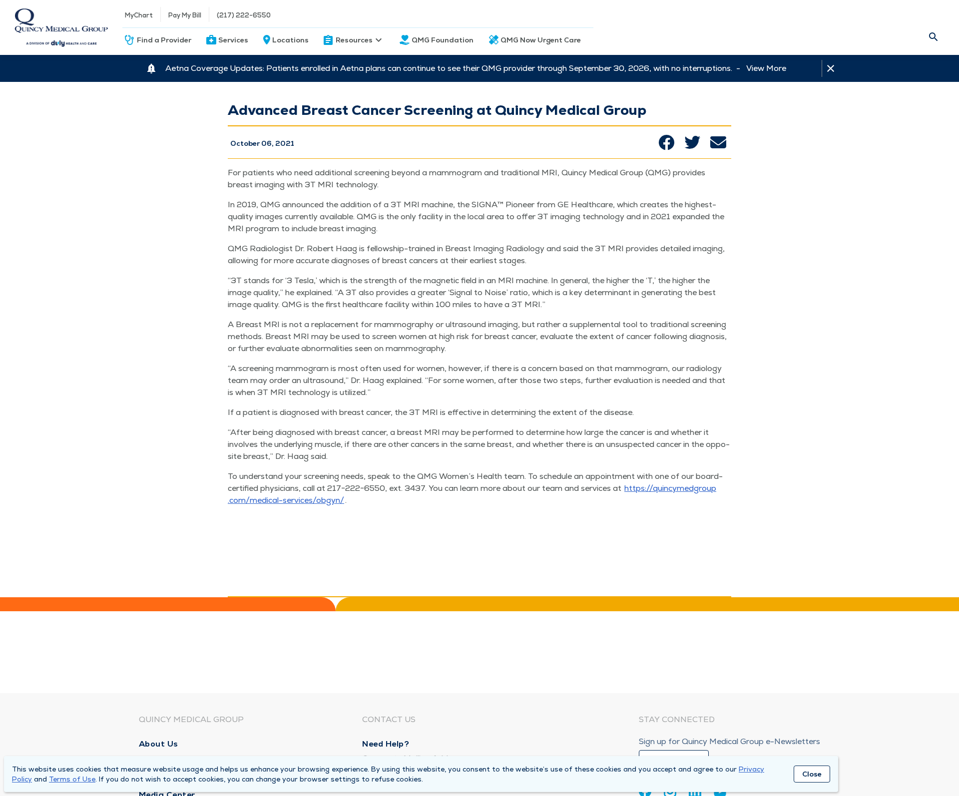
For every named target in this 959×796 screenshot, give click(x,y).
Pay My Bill (184, 15)
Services (233, 39)
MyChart (139, 15)
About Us (158, 744)
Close (812, 774)
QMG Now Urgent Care (540, 39)
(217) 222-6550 (244, 15)
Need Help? (385, 744)
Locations (290, 39)
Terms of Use (72, 779)
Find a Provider (164, 39)
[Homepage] (61, 27)
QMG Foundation (443, 39)
